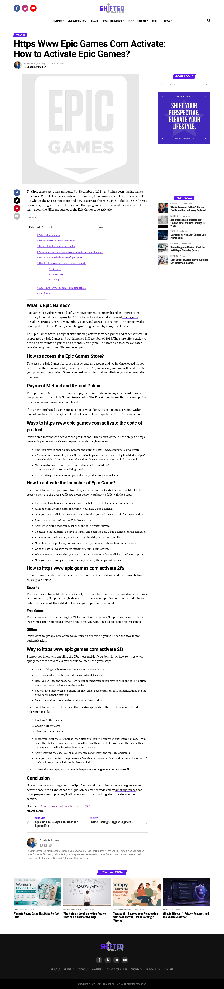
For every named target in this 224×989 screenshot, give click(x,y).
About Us (55, 969)
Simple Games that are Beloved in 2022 (65, 806)
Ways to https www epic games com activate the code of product (71, 251)
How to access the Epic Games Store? (57, 240)
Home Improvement (112, 20)
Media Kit (168, 969)
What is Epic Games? (49, 234)
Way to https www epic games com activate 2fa (62, 287)
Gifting (56, 279)
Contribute (97, 969)
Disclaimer (136, 969)
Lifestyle (141, 20)
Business (57, 20)
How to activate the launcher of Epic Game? (61, 257)
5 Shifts (156, 20)
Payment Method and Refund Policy (57, 246)
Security (57, 269)
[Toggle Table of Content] (99, 227)
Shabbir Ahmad (35, 67)
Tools (167, 20)
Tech (129, 20)
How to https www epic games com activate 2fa (62, 263)
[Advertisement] (184, 169)
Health (94, 20)
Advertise (69, 969)
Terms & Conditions (117, 969)
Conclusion (45, 293)
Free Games (58, 274)
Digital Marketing (77, 20)
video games (130, 317)
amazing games (125, 790)
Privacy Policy (153, 969)
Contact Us (83, 969)
